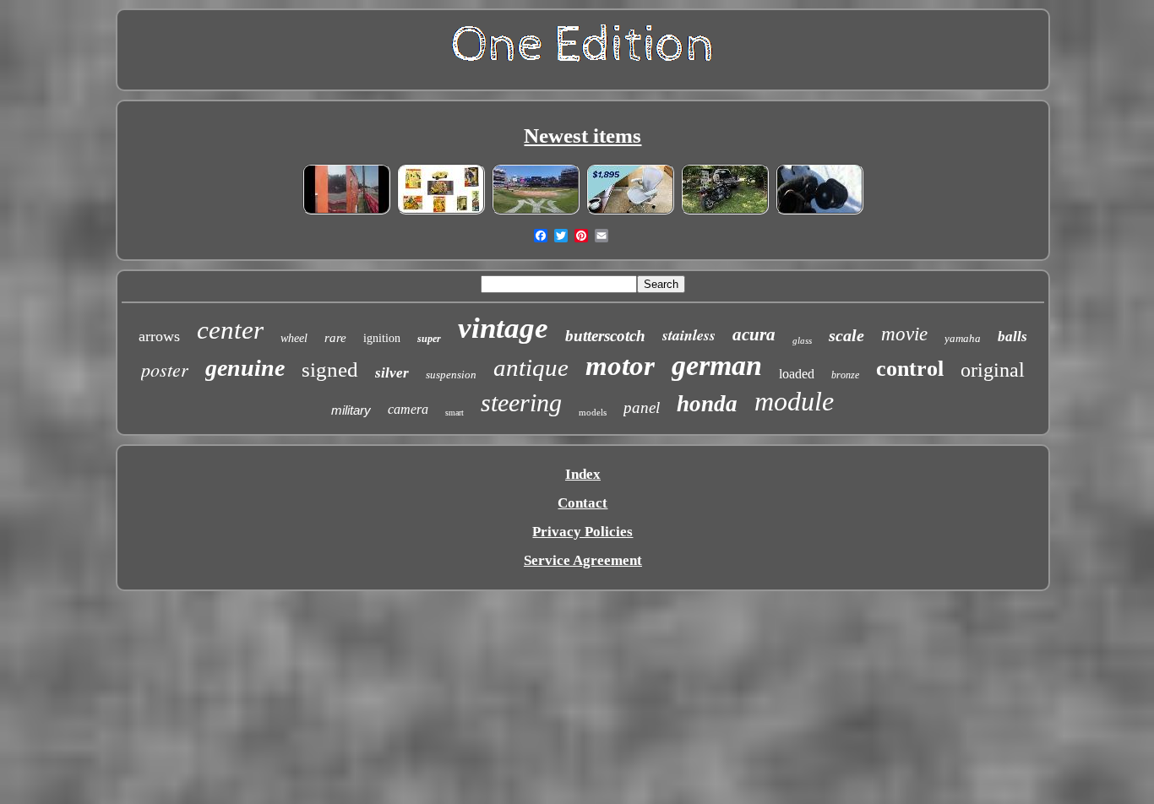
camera (408, 409)
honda (707, 403)
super (429, 339)
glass (802, 340)
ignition (381, 338)
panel (641, 407)
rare (335, 338)
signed (330, 369)
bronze (845, 375)
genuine (245, 368)
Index (583, 474)
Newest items (582, 135)
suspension (451, 374)
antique (531, 367)
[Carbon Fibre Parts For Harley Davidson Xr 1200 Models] (724, 212)
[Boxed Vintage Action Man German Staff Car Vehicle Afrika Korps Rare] (441, 212)
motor (620, 365)
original (993, 370)
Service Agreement (583, 560)
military (351, 410)
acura (754, 334)
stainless (689, 334)
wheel (294, 338)
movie (904, 334)
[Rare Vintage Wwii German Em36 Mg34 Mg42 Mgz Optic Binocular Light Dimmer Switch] (819, 212)
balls (1012, 337)
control (910, 368)
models (593, 412)
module (794, 401)
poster (164, 369)
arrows (159, 336)
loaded (796, 374)
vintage (503, 328)
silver (392, 373)
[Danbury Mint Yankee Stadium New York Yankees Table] (535, 212)
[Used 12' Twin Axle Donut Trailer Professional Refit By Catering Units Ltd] (346, 212)
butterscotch (605, 336)
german (717, 365)
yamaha (962, 338)
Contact (582, 503)
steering (521, 402)
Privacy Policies (582, 532)
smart (454, 412)
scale (846, 335)
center (230, 330)
